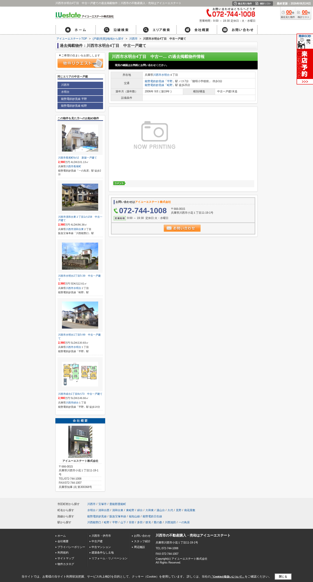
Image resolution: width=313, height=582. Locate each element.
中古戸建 (97, 541)
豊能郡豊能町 (117, 504)
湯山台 (160, 510)
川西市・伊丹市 (101, 535)
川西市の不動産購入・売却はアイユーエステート (193, 535)
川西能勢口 (94, 522)
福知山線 (134, 516)
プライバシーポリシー (71, 547)
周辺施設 (139, 547)
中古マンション (101, 547)
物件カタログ (65, 564)
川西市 (157, 74)
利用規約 (63, 552)
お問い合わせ (142, 535)
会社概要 (63, 541)
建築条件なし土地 (103, 552)
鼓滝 (148, 522)
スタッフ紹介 (142, 541)
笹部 (131, 522)
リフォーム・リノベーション (110, 558)
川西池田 (170, 522)
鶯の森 (158, 522)
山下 (123, 522)
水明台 (165, 74)
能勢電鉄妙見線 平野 (74, 98)
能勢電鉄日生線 (152, 516)
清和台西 (103, 510)
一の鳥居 (184, 522)
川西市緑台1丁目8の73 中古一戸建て (80, 393)
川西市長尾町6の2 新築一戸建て (77, 157)
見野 (178, 510)
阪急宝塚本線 (117, 516)
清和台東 (78, 229)
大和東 (149, 510)
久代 (170, 510)
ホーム (61, 535)
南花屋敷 (189, 510)
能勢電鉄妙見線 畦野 (74, 105)
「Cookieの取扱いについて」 (228, 576)
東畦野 (130, 510)
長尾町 (77, 166)
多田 (140, 522)
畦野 (169, 85)
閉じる (283, 576)
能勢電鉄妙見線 (154, 81)
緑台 (76, 402)
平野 (169, 81)
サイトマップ (65, 558)
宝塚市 (102, 504)
